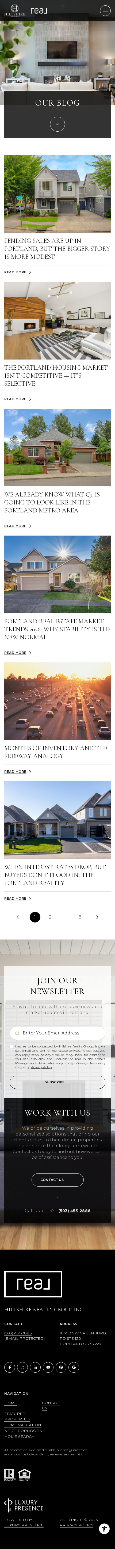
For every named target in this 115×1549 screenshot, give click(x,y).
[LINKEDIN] (35, 1367)
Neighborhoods (23, 1430)
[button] (58, 1180)
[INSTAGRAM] (22, 1367)
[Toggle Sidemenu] (105, 10)
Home (10, 1403)
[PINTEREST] (61, 1367)
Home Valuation (22, 1424)
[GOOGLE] (73, 1367)
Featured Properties (17, 1416)
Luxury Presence (24, 1525)
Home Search (19, 1436)
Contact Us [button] (51, 1405)
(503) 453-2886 (74, 1211)
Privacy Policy (41, 1067)
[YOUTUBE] (48, 1367)
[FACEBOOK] (9, 1367)
